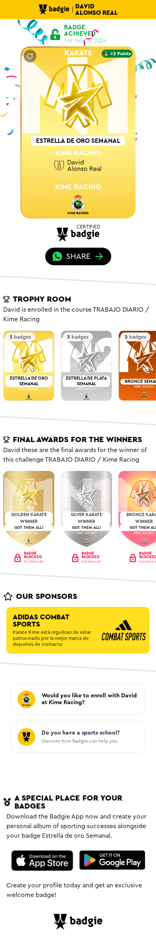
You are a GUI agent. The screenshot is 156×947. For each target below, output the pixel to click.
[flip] (30, 56)
